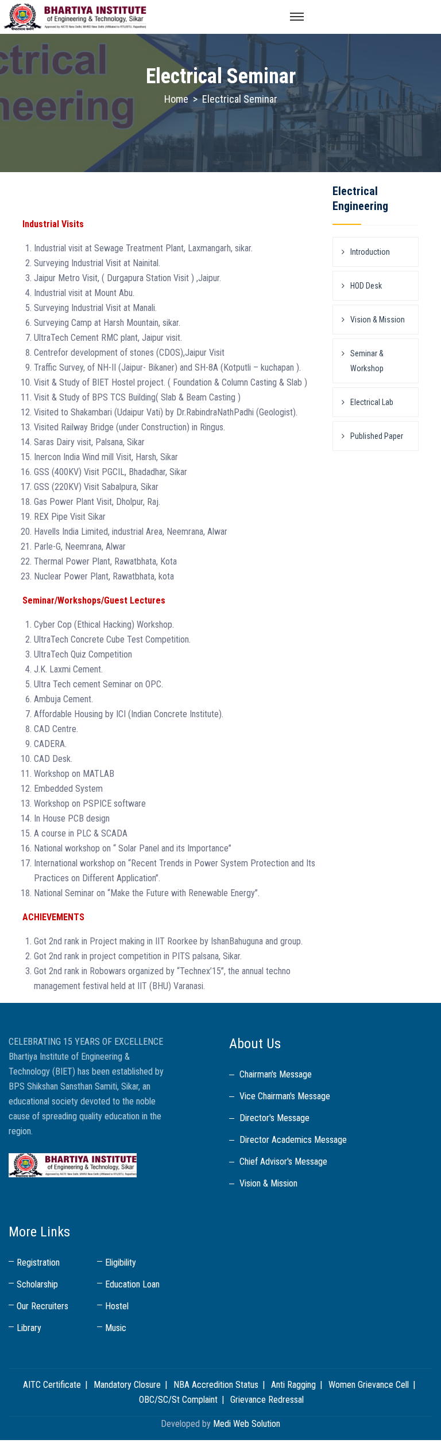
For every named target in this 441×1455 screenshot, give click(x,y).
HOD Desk (366, 285)
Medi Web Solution (246, 1423)
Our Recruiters (42, 1306)
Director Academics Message (293, 1139)
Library (29, 1327)
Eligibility (120, 1262)
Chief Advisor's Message (283, 1161)
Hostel (117, 1306)
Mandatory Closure (127, 1384)
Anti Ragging (293, 1384)
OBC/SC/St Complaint (178, 1399)
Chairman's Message (275, 1074)
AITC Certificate (52, 1384)
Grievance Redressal (267, 1399)
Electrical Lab (371, 402)
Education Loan (132, 1284)
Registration (38, 1262)
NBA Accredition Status (215, 1384)
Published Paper (376, 436)
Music (115, 1327)
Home (176, 99)
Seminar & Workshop (367, 361)
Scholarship (37, 1284)
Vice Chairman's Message (284, 1096)
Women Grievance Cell (368, 1384)
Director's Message (274, 1117)
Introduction (370, 251)
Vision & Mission (377, 319)
